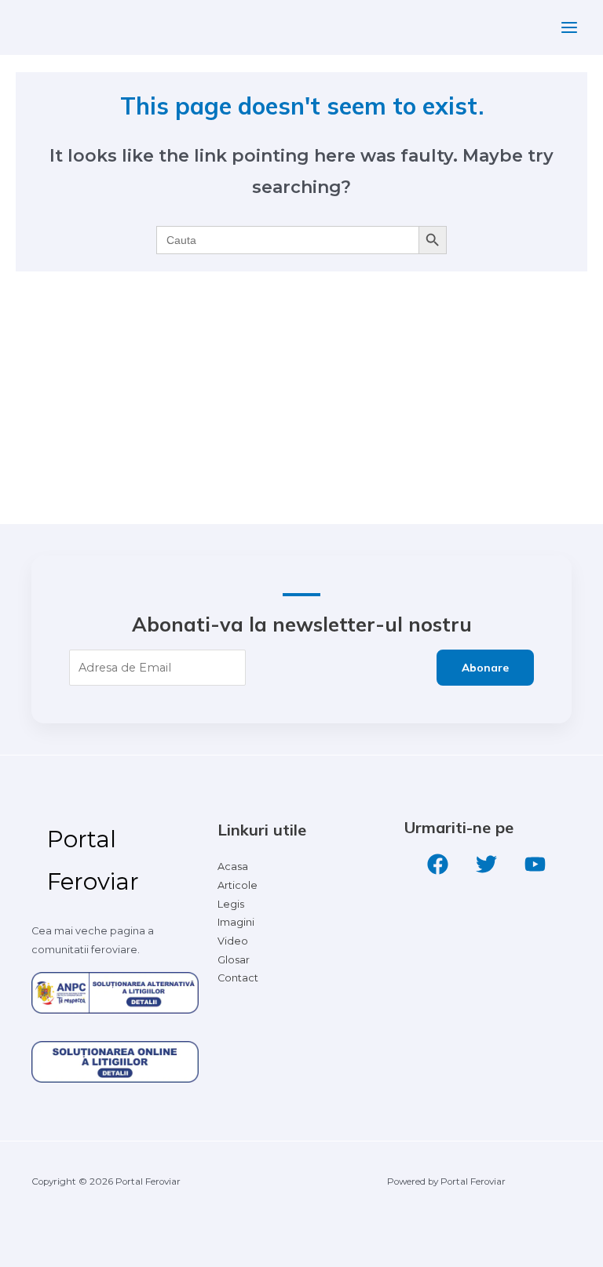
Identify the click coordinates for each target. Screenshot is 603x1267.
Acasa (232, 866)
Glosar (233, 960)
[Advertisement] (301, 406)
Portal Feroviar (93, 860)
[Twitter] (486, 864)
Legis (230, 904)
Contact (237, 978)
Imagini (235, 922)
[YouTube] (535, 864)
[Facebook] (437, 864)
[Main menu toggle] (569, 27)
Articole (237, 885)
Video (232, 941)
